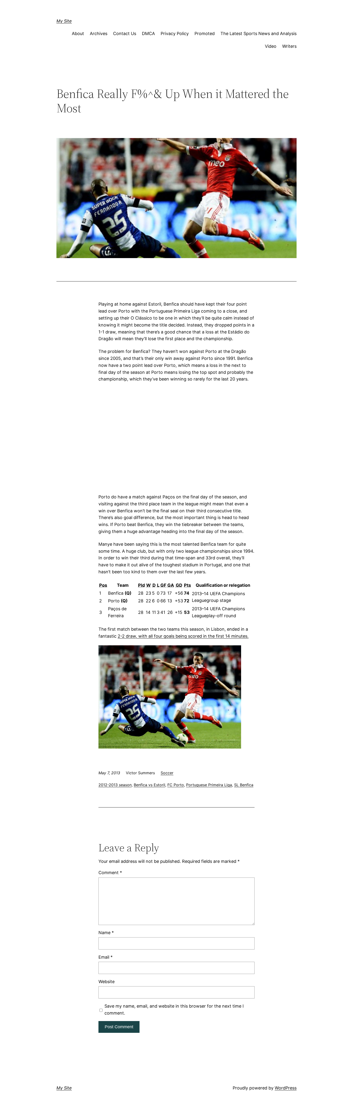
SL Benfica (243, 784)
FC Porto (175, 784)
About (78, 33)
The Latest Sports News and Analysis (258, 33)
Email (105, 957)
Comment (110, 872)
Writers (289, 46)
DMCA (148, 33)
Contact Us (124, 33)
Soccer (167, 772)
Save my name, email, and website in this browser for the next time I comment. (174, 1010)
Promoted (205, 33)
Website (106, 981)
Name (106, 932)
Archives (98, 33)
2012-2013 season (115, 784)
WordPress (286, 1087)
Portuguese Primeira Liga (209, 784)
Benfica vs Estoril (149, 784)
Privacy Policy (175, 33)
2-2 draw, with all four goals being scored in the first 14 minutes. (183, 636)
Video (270, 46)
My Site (64, 21)
